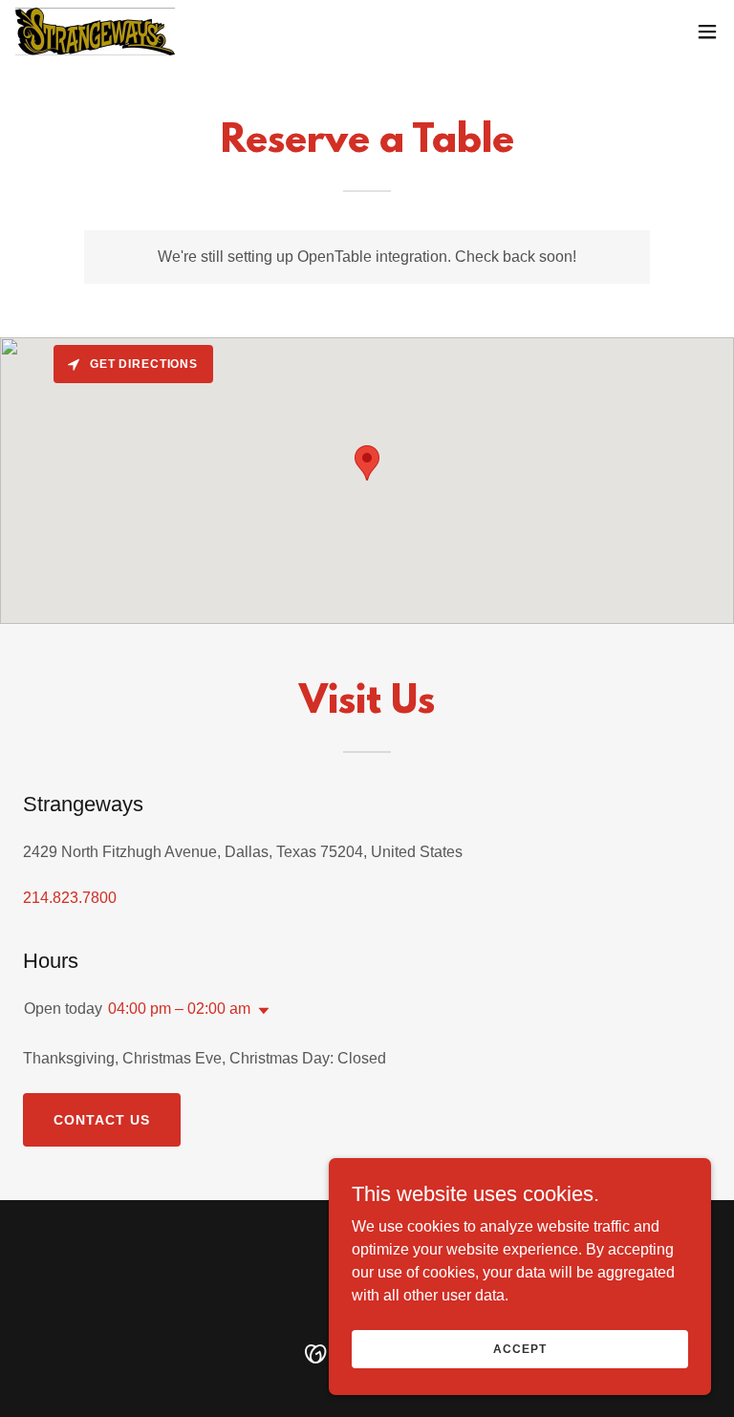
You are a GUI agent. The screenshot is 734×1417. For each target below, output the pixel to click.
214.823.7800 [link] (70, 898)
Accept (519, 1348)
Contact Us (102, 1119)
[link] (95, 31)
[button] (707, 31)
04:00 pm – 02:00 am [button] (179, 1008)
